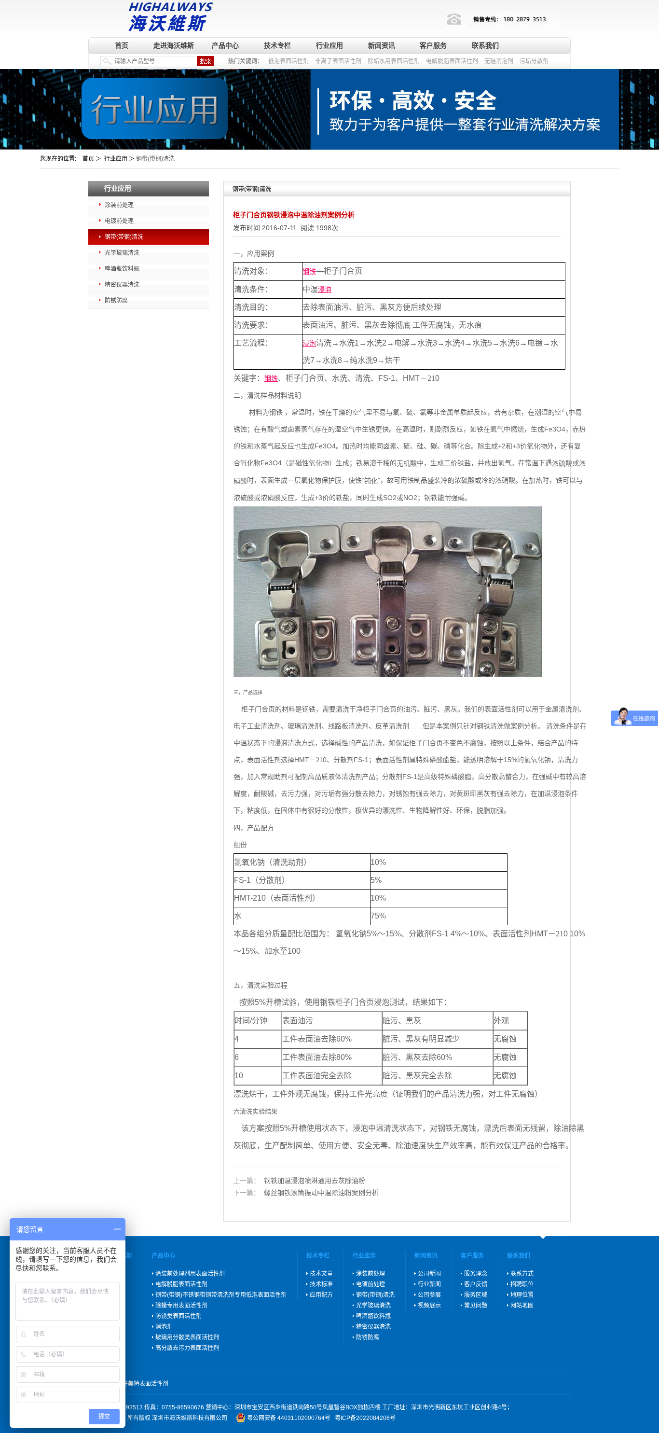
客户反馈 (475, 1284)
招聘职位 (522, 1284)
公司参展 (429, 1295)
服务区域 (475, 1295)
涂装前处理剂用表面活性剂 (190, 1273)
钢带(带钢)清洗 (124, 237)
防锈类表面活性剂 (178, 1316)
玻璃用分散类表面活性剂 (187, 1337)
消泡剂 (164, 1326)
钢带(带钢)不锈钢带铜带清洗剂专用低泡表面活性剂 (221, 1295)
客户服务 (433, 45)
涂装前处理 (119, 205)
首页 (121, 45)
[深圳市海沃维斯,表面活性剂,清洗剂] (168, 15)
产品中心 (225, 45)
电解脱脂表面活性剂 (452, 61)
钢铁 (309, 272)
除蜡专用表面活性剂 (181, 1305)
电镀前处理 (119, 221)
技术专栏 (277, 45)
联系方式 (522, 1273)
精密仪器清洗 (122, 284)
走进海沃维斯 (173, 45)
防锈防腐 (116, 300)
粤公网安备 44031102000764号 (288, 1418)
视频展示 (429, 1305)
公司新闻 (429, 1273)
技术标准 (321, 1284)
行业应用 (329, 45)
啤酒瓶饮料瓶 (122, 268)
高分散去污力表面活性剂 (187, 1348)
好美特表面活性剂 (145, 1383)
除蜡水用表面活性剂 (394, 61)
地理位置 (522, 1295)
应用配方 (321, 1295)
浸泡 (324, 289)
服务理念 (475, 1273)
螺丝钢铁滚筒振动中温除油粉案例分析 (306, 1193)
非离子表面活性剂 (338, 61)
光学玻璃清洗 (122, 253)
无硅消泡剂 (498, 61)
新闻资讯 (381, 45)
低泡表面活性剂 (288, 61)
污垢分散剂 (534, 61)
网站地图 (522, 1305)
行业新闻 (429, 1284)
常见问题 (475, 1305)
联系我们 (485, 45)
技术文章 (321, 1273)
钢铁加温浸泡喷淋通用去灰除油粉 (299, 1180)
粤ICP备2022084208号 (365, 1418)
